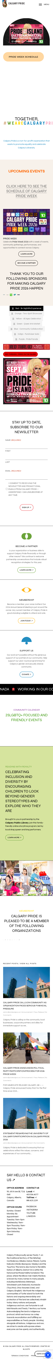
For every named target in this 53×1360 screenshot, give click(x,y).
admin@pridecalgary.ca (11, 1012)
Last (7, 462)
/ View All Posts (27, 963)
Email (13, 471)
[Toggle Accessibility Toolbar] (48, 1355)
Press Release (39, 1012)
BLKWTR (26, 1349)
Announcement (27, 1012)
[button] (23, 57)
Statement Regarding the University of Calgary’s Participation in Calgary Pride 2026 (26, 1136)
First (8, 451)
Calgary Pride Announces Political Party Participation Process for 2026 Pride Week (24, 1071)
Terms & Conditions (20, 1356)
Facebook (31, 1206)
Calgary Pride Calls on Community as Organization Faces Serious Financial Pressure (25, 1005)
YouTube (30, 1213)
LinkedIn (30, 1216)
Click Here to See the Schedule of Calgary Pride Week (26, 191)
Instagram (32, 1210)
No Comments (39, 1143)
